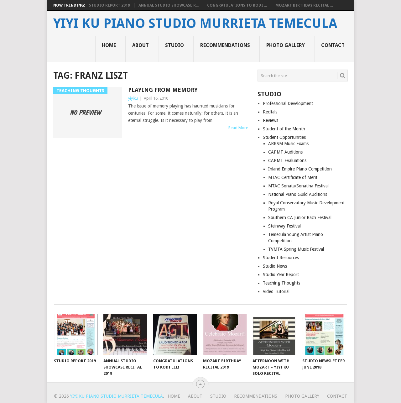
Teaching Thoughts (281, 282)
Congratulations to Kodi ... (237, 5)
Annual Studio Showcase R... (168, 5)
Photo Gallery (285, 45)
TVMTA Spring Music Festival (296, 249)
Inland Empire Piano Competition (300, 168)
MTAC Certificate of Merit (292, 177)
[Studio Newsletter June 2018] (324, 334)
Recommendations (225, 45)
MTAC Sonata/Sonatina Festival (298, 185)
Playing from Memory (163, 89)
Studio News (275, 266)
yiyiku (133, 98)
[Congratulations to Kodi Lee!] (175, 334)
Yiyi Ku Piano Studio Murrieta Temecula (195, 23)
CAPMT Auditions (285, 151)
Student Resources (281, 257)
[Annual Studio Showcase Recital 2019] (125, 334)
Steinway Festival (284, 225)
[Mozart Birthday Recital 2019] (225, 334)
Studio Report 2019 (109, 5)
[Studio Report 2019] (76, 334)
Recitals (270, 111)
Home (109, 45)
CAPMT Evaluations (287, 160)
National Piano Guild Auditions (297, 194)
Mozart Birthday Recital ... (304, 5)
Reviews (270, 120)
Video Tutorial (276, 291)
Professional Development (288, 103)
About (140, 45)
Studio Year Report (281, 274)
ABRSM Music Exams (288, 143)
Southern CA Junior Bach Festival (299, 217)
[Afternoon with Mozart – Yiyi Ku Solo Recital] (274, 334)
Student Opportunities (284, 137)
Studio (174, 45)
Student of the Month (284, 128)
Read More (238, 127)
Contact (333, 45)
